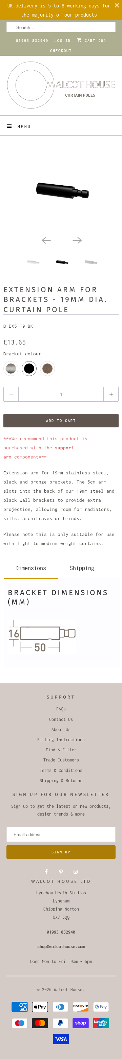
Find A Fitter (61, 749)
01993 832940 (32, 41)
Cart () (94, 41)
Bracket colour (22, 353)
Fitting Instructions (61, 739)
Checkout (61, 51)
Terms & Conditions (61, 770)
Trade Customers (61, 759)
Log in (63, 41)
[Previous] (45, 239)
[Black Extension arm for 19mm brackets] (61, 190)
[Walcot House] (61, 87)
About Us (61, 729)
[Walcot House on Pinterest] (61, 872)
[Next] (76, 239)
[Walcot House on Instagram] (75, 872)
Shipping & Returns (61, 780)
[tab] (31, 567)
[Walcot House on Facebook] (46, 872)
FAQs (61, 708)
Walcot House (68, 989)
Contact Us (61, 719)
